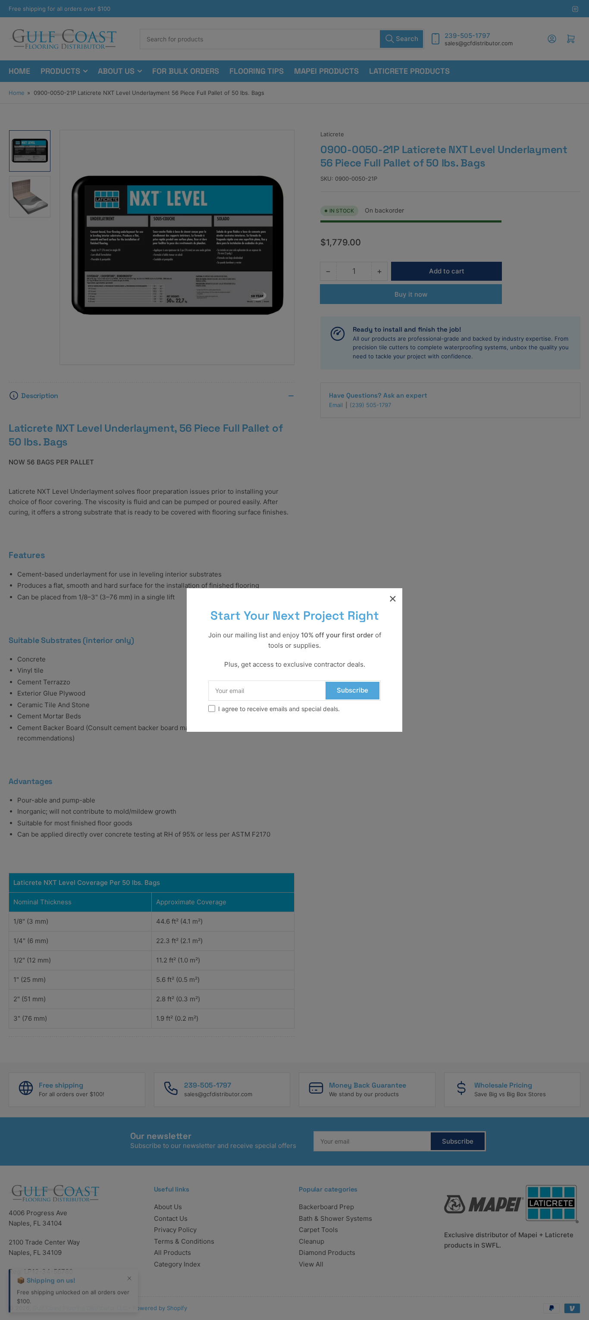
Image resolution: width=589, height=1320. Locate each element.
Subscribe (352, 690)
